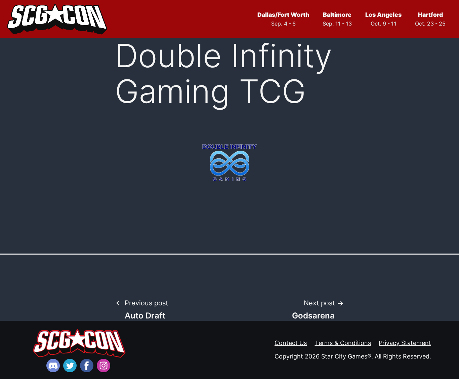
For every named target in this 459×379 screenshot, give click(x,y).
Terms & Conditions (343, 342)
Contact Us (291, 342)
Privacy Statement (405, 342)
